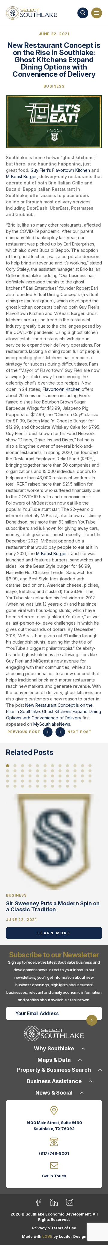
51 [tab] (22, 786)
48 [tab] (90, 781)
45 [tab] (67, 781)
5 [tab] (37, 765)
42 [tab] (45, 781)
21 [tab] (67, 770)
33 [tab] (67, 775)
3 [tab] (22, 765)
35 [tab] (82, 775)
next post (80, 732)
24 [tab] (90, 770)
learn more (54, 933)
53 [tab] (37, 786)
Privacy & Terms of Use (54, 1228)
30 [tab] (45, 775)
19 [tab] (52, 770)
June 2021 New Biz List (47, 732)
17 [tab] (37, 770)
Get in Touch (54, 1175)
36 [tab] (90, 775)
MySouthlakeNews (51, 724)
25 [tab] (7, 775)
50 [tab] (15, 786)
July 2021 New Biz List (60, 732)
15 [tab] (22, 770)
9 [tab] (67, 765)
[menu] (96, 13)
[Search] (82, 13)
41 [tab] (37, 781)
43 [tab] (52, 781)
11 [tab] (82, 765)
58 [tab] (75, 786)
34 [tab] (75, 775)
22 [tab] (75, 770)
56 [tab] (60, 786)
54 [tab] (45, 786)
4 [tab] (30, 765)
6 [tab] (45, 765)
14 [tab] (15, 770)
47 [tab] (82, 781)
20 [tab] (60, 770)
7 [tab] (52, 765)
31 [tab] (52, 775)
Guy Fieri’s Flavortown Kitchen (60, 170)
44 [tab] (60, 781)
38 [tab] (15, 781)
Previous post (24, 732)
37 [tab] (7, 781)
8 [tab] (60, 765)
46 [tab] (75, 781)
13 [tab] (7, 770)
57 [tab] (67, 786)
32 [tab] (60, 775)
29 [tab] (37, 775)
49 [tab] (7, 786)
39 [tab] (22, 781)
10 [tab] (75, 765)
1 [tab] (7, 765)
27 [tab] (22, 775)
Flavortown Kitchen (61, 389)
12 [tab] (90, 765)
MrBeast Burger (21, 176)
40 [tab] (30, 781)
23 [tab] (82, 770)
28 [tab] (30, 775)
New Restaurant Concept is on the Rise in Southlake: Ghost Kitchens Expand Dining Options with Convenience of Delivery (53, 711)
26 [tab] (15, 775)
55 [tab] (52, 786)
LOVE (47, 1236)
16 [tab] (30, 770)
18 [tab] (45, 770)
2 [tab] (15, 765)
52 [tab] (30, 786)
